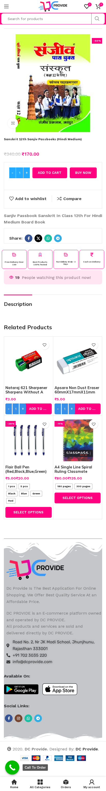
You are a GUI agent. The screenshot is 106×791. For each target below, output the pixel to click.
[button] (28, 408)
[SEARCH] (96, 18)
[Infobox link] (14, 259)
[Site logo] (53, 6)
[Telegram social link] (58, 238)
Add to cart (49, 173)
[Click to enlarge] (13, 123)
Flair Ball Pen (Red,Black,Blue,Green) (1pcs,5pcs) (26, 471)
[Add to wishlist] (44, 345)
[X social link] (38, 238)
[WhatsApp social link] (48, 238)
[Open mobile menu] (6, 6)
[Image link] (35, 569)
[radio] (11, 486)
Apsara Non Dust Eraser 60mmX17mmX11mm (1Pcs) (77, 392)
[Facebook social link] (28, 238)
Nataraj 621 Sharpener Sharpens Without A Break (26, 392)
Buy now (83, 173)
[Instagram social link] (18, 718)
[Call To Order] (12, 767)
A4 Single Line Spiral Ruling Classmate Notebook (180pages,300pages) (75, 474)
